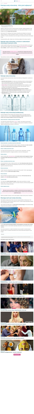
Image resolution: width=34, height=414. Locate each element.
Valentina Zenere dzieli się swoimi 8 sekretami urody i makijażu (13, 324)
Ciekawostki (5, 3)
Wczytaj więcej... (17, 354)
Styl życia (2, 3)
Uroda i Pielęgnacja (4, 309)
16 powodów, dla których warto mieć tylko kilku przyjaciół (12, 338)
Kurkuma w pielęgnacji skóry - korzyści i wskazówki (11, 352)
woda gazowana (12, 156)
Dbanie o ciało (3, 351)
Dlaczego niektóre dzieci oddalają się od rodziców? (11, 268)
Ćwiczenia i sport (3, 295)
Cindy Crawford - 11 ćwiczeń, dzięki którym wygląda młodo (13, 296)
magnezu (15, 121)
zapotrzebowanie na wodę (24, 46)
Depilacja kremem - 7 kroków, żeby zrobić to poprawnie (12, 282)
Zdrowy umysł (3, 337)
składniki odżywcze (13, 51)
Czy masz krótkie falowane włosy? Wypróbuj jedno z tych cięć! (13, 310)
